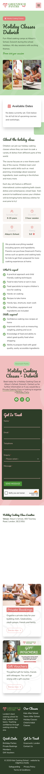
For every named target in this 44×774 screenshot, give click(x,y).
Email (7, 432)
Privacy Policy (29, 766)
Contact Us (28, 746)
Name (7, 421)
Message (8, 466)
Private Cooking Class (12, 389)
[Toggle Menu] (38, 5)
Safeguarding (14, 766)
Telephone (8, 443)
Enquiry (7, 455)
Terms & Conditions (22, 770)
